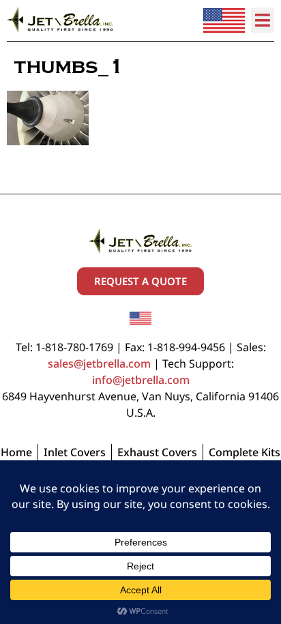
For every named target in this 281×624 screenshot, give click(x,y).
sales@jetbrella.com (99, 363)
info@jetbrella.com (141, 379)
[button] (263, 20)
